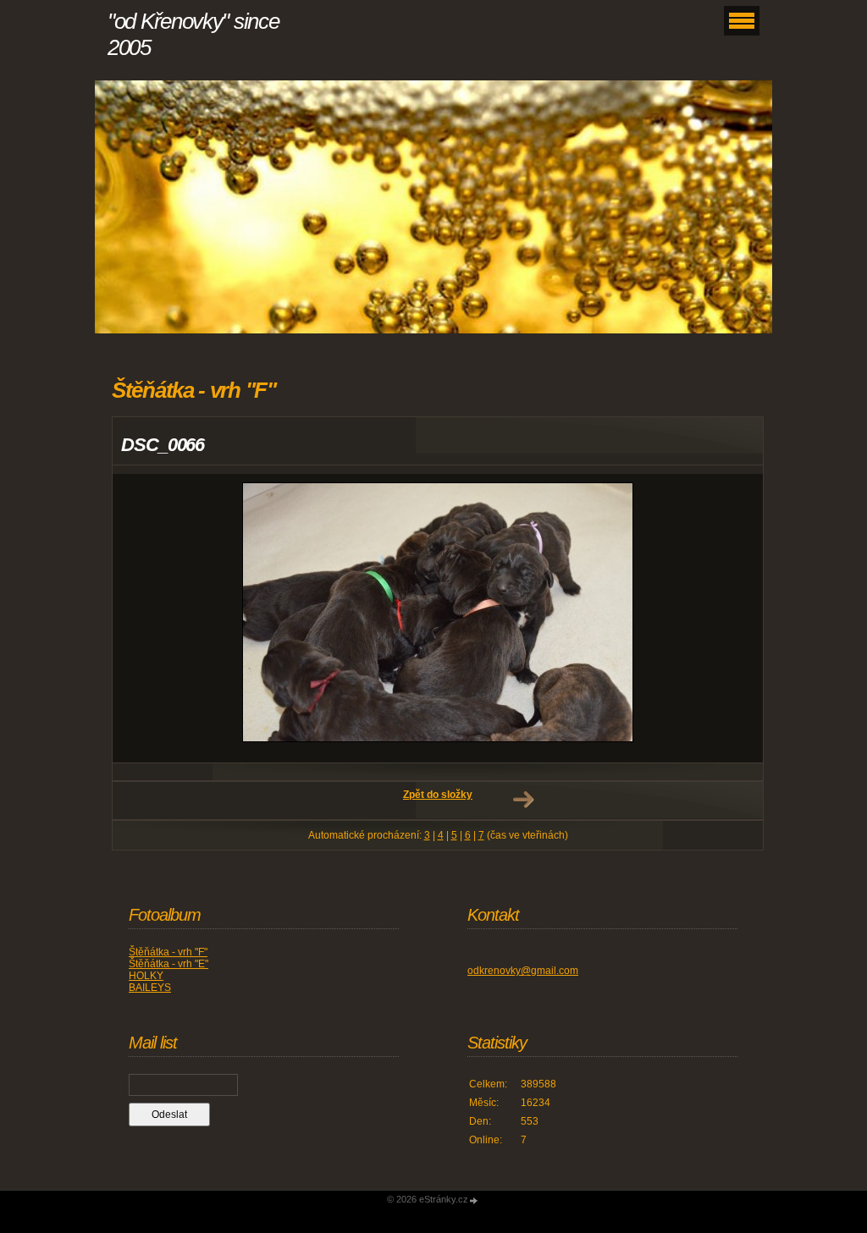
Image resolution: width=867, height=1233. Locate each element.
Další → (523, 799)
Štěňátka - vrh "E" (168, 964)
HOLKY (146, 976)
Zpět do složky (437, 795)
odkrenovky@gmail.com (522, 971)
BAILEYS (150, 988)
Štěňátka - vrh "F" (168, 952)
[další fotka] (735, 618)
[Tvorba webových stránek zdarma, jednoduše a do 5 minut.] (474, 1200)
